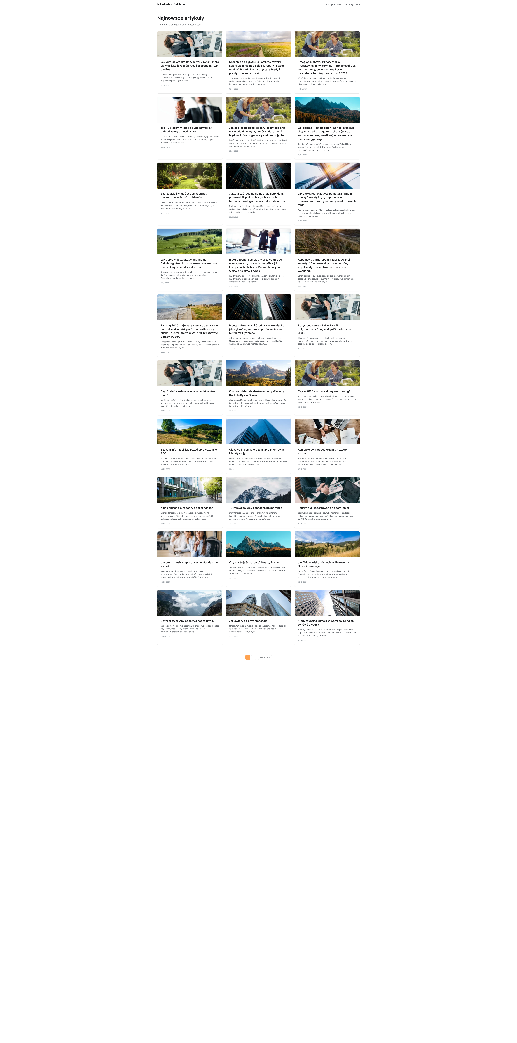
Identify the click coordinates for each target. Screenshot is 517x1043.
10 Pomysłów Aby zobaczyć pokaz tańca (255, 508)
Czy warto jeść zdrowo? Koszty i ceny (254, 562)
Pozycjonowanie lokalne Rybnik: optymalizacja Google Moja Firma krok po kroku (324, 329)
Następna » (265, 657)
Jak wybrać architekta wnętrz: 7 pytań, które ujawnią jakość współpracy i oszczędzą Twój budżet (190, 65)
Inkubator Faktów (171, 4)
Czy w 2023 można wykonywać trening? (324, 391)
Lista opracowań (333, 4)
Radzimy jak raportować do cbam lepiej (323, 508)
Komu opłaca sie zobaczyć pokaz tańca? (187, 508)
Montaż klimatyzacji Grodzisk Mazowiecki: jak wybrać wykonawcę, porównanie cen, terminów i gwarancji (256, 329)
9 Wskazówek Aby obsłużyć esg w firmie (187, 620)
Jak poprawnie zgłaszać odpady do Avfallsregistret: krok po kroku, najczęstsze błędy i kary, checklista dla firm (189, 263)
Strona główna (352, 4)
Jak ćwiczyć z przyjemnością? (249, 620)
